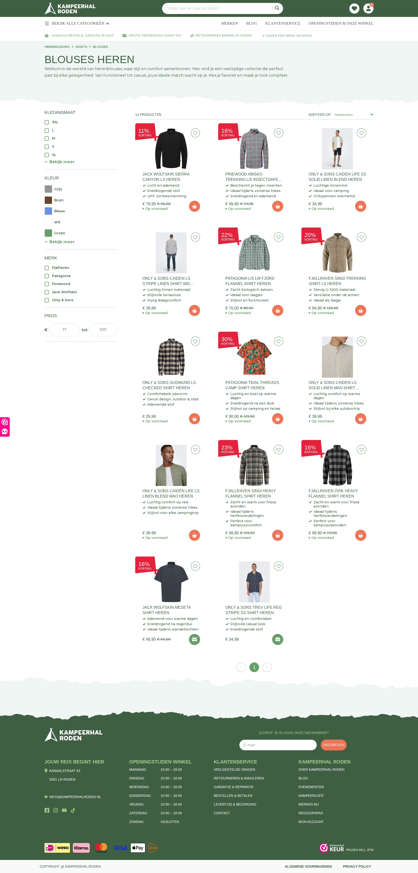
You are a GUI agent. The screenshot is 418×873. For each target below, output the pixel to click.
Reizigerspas (311, 813)
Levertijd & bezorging (235, 804)
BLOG (251, 23)
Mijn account (311, 822)
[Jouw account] (368, 8)
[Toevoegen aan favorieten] (195, 133)
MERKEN (229, 23)
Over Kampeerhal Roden (321, 769)
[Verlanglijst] (354, 8)
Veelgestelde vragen (234, 769)
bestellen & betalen (233, 796)
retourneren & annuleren (239, 778)
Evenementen (311, 787)
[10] (194, 206)
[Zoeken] (278, 8)
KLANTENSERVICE (282, 23)
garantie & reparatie (234, 787)
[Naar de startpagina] (70, 8)
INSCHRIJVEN (333, 745)
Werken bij (309, 804)
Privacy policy (357, 866)
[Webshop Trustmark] (331, 848)
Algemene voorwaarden (308, 866)
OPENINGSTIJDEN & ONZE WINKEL (341, 23)
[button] (60, 162)
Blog (303, 778)
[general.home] (74, 735)
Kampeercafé (311, 796)
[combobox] (222, 8)
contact (222, 813)
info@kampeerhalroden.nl (75, 797)
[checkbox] (81, 122)
